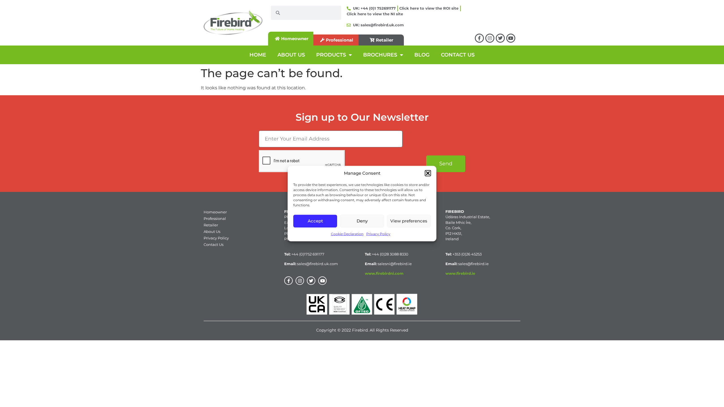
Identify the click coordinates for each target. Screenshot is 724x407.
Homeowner (215, 212)
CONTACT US (458, 55)
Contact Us (213, 244)
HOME (257, 55)
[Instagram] (489, 38)
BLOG (422, 55)
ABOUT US (291, 55)
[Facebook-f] (479, 38)
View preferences (408, 221)
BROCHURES (380, 55)
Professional (215, 218)
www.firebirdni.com (384, 273)
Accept (315, 221)
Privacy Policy (378, 233)
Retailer (211, 225)
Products (331, 55)
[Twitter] (500, 38)
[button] (428, 173)
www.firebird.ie (460, 273)
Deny (362, 221)
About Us (212, 231)
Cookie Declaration (347, 233)
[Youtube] (510, 38)
